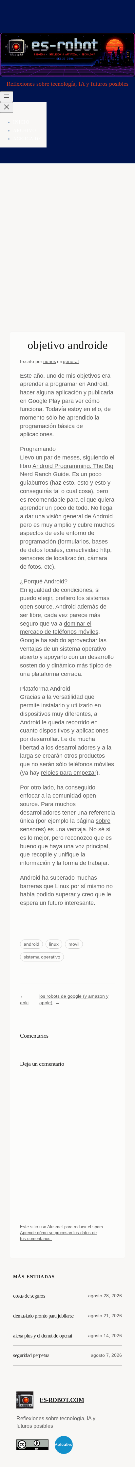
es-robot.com (62, 1400)
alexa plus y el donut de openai (42, 1335)
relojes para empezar (68, 772)
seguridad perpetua (31, 1355)
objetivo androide (68, 345)
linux (54, 944)
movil (73, 944)
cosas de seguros (29, 1296)
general (71, 361)
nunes (49, 361)
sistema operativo (42, 956)
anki (24, 1002)
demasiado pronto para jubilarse (43, 1316)
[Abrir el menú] (6, 96)
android (31, 944)
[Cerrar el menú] (6, 107)
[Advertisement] (67, 254)
